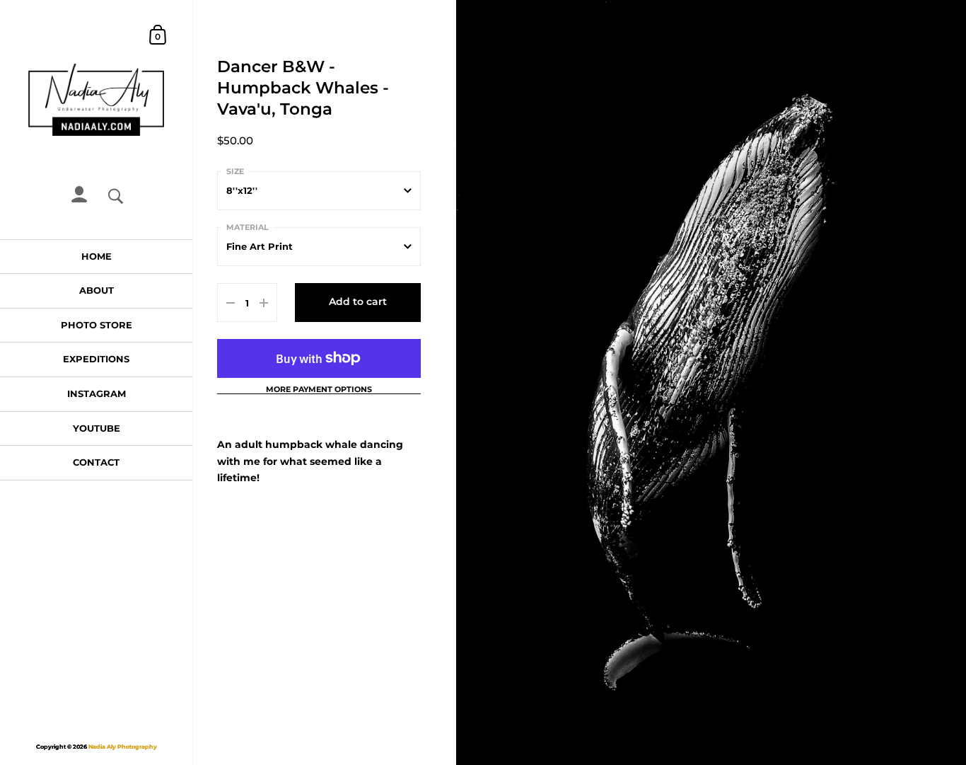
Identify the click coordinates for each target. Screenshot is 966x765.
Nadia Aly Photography (122, 746)
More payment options (319, 390)
